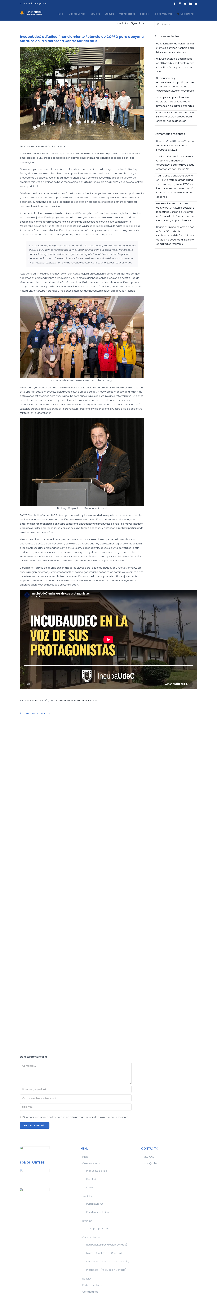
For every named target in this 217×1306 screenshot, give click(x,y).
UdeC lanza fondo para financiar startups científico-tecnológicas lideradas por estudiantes (175, 48)
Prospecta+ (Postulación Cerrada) (106, 1270)
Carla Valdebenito (32, 700)
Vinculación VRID (71, 700)
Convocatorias (91, 1237)
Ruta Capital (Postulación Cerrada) (106, 1244)
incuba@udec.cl (40, 3)
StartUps (87, 1221)
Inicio (85, 1157)
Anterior (123, 23)
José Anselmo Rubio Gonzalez (173, 156)
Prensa (59, 700)
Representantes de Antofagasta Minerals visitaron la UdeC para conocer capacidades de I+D (175, 117)
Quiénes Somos (91, 1163)
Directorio (91, 1179)
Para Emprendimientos (99, 1212)
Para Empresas (94, 1203)
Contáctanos (90, 1291)
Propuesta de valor (97, 1171)
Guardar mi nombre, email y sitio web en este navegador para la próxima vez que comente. (76, 1117)
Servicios (87, 1196)
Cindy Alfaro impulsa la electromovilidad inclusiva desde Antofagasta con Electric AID (175, 165)
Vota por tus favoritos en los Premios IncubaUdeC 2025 (175, 145)
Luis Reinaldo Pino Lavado (171, 203)
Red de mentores (92, 1285)
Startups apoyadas (97, 1228)
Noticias (87, 1278)
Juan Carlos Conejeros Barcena (174, 175)
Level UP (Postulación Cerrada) (104, 1253)
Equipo (90, 1187)
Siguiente (136, 23)
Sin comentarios (89, 700)
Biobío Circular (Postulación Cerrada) (107, 1261)
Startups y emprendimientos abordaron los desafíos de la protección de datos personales (175, 102)
